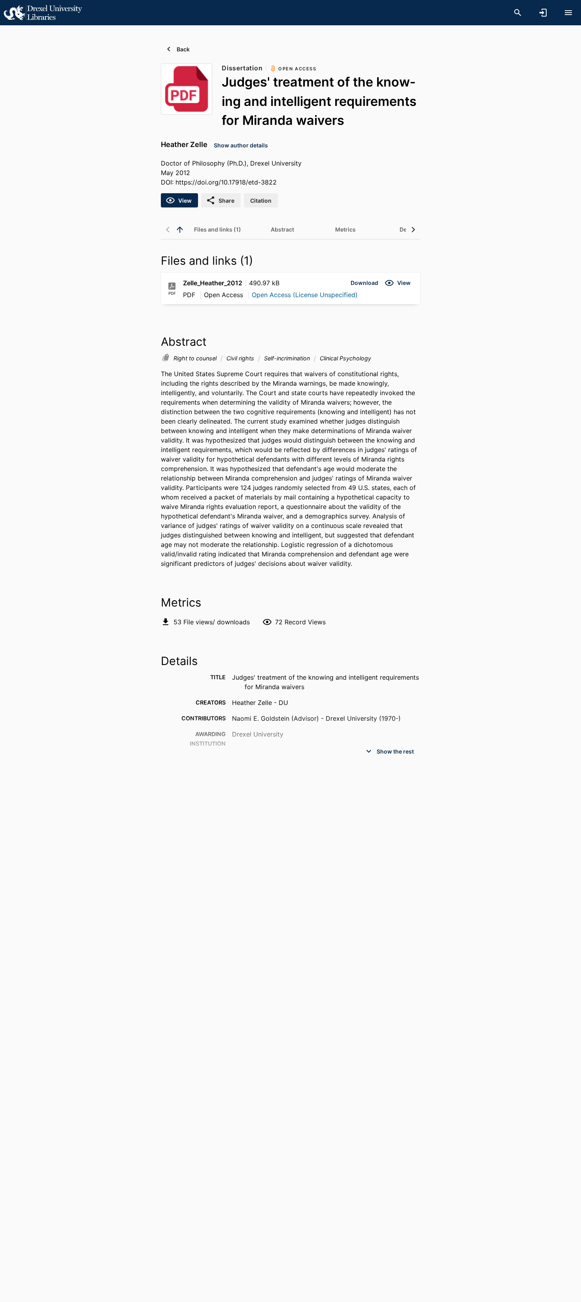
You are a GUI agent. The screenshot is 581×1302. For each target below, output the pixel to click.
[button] (364, 283)
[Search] (517, 12)
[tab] (218, 229)
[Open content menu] (568, 12)
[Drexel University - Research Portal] (42, 12)
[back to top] (180, 229)
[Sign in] (543, 12)
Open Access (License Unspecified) (305, 295)
